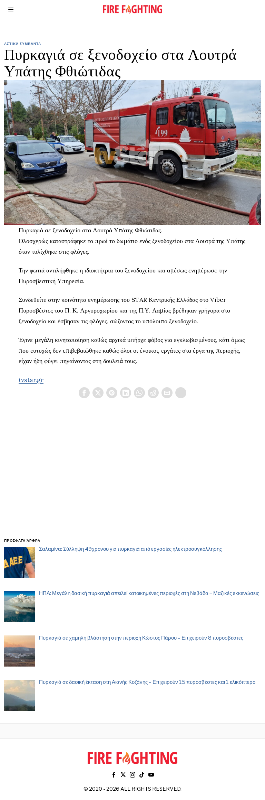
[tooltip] (84, 392)
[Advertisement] (132, 476)
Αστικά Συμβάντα (22, 43)
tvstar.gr (31, 380)
